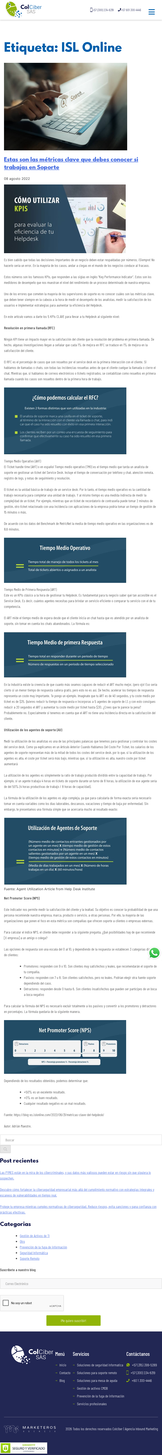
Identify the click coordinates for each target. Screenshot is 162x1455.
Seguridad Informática (34, 1252)
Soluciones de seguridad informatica (100, 1365)
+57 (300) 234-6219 (103, 10)
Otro (22, 1241)
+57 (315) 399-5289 (144, 1365)
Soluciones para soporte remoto (97, 1372)
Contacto (64, 1372)
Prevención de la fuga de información (43, 1247)
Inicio (62, 1365)
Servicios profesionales (92, 1403)
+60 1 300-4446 (142, 1380)
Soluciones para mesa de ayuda (97, 1380)
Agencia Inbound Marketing (141, 1428)
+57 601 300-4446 (131, 10)
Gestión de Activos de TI (35, 1235)
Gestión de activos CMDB (92, 1388)
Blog (62, 1380)
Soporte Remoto (29, 1258)
